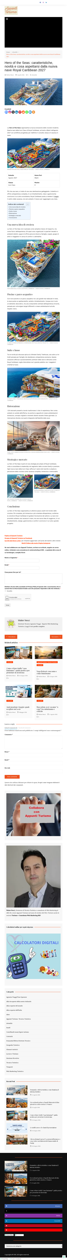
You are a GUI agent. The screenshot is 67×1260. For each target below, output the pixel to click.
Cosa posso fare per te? (13, 572)
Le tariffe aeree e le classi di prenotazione (43, 1127)
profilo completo (39, 626)
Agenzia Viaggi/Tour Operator (16, 997)
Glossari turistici (12, 1049)
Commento (9, 734)
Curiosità (9, 1036)
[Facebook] (6, 112)
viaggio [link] (56, 196)
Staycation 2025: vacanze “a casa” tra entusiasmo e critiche (47, 709)
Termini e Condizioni (16, 1258)
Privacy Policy (5, 1258)
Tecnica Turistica (12, 1063)
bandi (8, 1028)
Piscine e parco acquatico (17, 209)
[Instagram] (9, 112)
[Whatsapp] (26, 112)
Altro (8, 1014)
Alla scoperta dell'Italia (14, 1010)
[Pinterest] (19, 112)
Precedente (12, 637)
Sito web (7, 768)
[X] (13, 112)
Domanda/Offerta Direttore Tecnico (18, 1041)
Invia (7, 605)
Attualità (34, 75)
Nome (7, 752)
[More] (33, 112)
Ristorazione (13, 213)
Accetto (9, 591)
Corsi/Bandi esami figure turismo (17, 1032)
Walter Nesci (10, 75)
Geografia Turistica (13, 1045)
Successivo (55, 637)
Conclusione (13, 217)
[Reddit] (23, 112)
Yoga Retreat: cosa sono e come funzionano (47, 672)
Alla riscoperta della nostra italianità (18, 1001)
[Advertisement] (33, 34)
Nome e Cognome (11, 557)
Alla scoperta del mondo (14, 1006)
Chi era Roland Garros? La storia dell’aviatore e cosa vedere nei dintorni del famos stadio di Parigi (45, 1141)
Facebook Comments (24, 728)
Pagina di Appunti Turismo (14, 535)
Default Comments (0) (11, 728)
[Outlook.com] (30, 112)
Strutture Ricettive (12, 1058)
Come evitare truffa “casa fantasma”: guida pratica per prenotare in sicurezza (18, 670)
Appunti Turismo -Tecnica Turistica (47, 662)
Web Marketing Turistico (14, 1071)
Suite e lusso (13, 211)
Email (7, 565)
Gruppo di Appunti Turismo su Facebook (18, 538)
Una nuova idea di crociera (17, 207)
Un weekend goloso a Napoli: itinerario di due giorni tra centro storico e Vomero (44, 1103)
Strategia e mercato (15, 215)
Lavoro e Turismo (12, 1054)
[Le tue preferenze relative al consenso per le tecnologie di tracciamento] (64, 1257)
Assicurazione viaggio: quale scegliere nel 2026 (17, 708)
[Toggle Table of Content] (27, 204)
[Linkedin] (16, 112)
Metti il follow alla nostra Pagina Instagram (36, 543)
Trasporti (9, 1067)
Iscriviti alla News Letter (13, 541)
